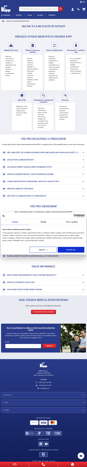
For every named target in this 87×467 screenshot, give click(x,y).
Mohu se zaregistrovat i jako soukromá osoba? (30, 174)
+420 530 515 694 (44, 385)
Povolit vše (71, 250)
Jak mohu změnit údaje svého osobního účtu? (29, 167)
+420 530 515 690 (44, 382)
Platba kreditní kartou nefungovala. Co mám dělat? (33, 256)
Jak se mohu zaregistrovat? (20, 160)
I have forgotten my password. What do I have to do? (33, 181)
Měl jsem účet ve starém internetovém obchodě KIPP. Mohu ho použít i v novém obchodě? (46, 152)
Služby (6, 410)
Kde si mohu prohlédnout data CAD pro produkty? (32, 275)
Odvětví (51, 15)
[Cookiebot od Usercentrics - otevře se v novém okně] (75, 215)
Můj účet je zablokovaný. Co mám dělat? (27, 196)
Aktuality (7, 395)
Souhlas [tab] (15, 222)
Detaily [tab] (43, 222)
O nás (29, 15)
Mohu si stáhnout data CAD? (21, 282)
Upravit (42, 250)
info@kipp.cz (44, 388)
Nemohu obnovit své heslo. (20, 189)
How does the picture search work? (24, 289)
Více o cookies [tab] (72, 222)
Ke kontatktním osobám (43, 312)
